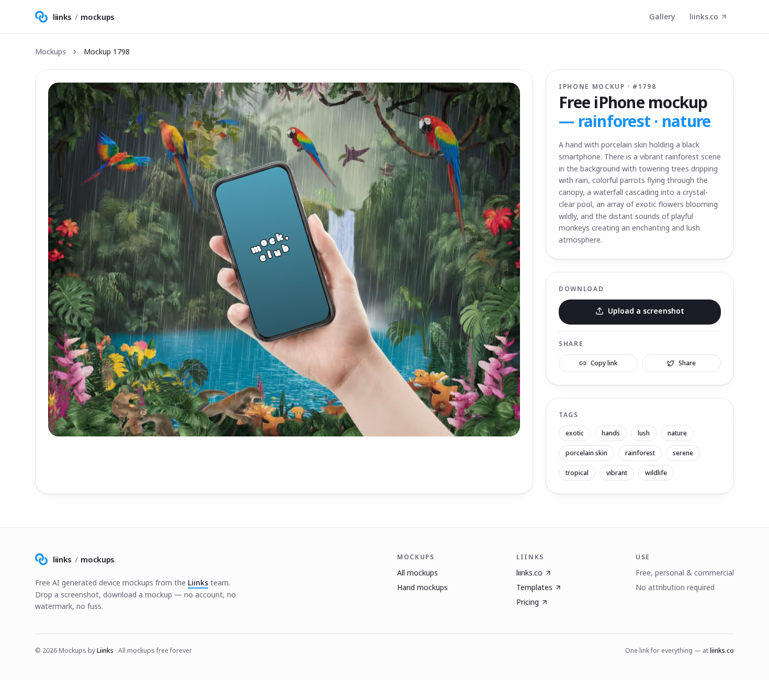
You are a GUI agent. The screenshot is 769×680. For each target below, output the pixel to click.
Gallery (662, 16)
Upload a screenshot (646, 311)
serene (683, 452)
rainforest (640, 452)
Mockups (50, 51)
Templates (534, 587)
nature (677, 433)
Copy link (604, 363)
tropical (577, 472)
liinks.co (703, 16)
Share (687, 363)
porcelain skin (586, 452)
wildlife (656, 472)
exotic (575, 433)
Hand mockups (422, 587)
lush (644, 433)
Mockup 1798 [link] (107, 51)
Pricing (527, 602)
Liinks (198, 582)
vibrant (616, 472)
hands (611, 433)
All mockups (417, 573)
